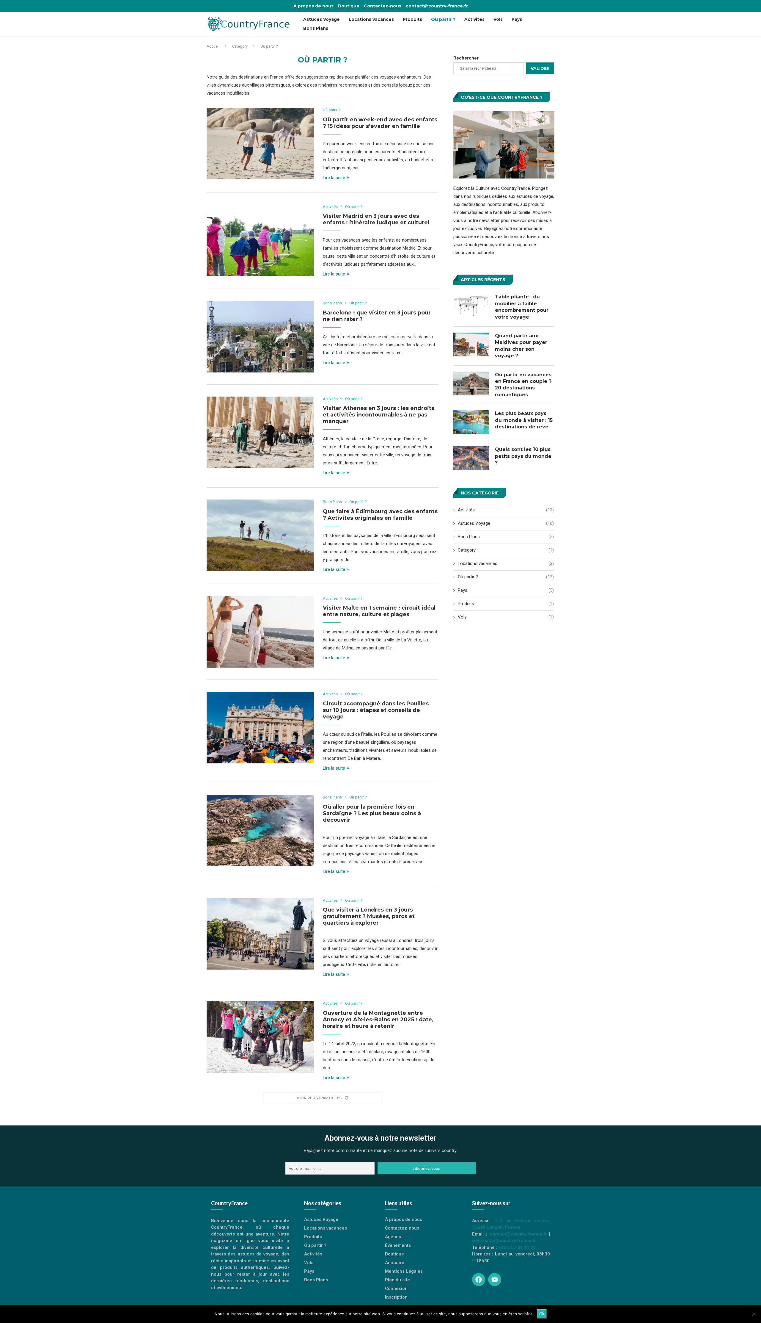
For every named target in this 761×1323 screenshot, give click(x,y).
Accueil (213, 46)
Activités (474, 19)
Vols (498, 19)
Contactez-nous (382, 6)
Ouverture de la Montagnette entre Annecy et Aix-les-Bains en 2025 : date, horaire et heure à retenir (378, 1019)
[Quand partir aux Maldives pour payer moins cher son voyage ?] (471, 344)
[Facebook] (478, 1279)
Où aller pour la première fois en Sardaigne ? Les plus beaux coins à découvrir (372, 813)
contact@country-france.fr (437, 6)
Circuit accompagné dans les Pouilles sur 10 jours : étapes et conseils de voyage (376, 710)
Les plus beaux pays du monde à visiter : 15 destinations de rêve (524, 420)
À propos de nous (313, 6)
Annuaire (394, 1263)
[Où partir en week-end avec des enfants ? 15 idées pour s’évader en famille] (260, 143)
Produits (412, 19)
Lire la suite (334, 177)
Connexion (396, 1288)
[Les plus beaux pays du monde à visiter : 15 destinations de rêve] (471, 422)
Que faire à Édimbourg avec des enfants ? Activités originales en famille (380, 514)
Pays (517, 19)
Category (240, 46)
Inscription (396, 1297)
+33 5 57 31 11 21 (517, 1247)
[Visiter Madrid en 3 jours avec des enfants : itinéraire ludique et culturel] (260, 240)
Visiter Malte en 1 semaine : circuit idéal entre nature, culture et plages (379, 611)
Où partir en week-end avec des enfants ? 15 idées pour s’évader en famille (380, 122)
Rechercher (466, 58)
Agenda (393, 1237)
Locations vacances (371, 19)
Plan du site (397, 1280)
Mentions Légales (404, 1271)
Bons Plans (315, 28)
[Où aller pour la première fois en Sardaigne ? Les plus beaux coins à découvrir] (260, 830)
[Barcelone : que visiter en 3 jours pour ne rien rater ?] (260, 336)
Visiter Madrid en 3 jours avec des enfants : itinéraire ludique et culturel (376, 219)
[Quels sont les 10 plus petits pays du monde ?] (471, 458)
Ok (541, 1314)
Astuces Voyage (321, 19)
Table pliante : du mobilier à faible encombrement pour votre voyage (521, 307)
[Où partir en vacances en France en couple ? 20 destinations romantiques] (471, 383)
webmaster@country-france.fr (504, 1240)
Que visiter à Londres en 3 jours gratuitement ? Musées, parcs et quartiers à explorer (369, 916)
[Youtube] (494, 1279)
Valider (540, 68)
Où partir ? (443, 19)
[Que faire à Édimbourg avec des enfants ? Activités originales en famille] (260, 535)
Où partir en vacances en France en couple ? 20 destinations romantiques (523, 384)
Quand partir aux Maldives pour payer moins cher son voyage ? (521, 345)
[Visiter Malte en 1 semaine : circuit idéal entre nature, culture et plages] (260, 632)
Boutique (348, 6)
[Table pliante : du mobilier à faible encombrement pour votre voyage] (471, 305)
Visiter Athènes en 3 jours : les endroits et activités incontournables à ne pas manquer (378, 415)
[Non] (754, 1314)
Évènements (398, 1245)
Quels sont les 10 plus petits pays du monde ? (523, 456)
